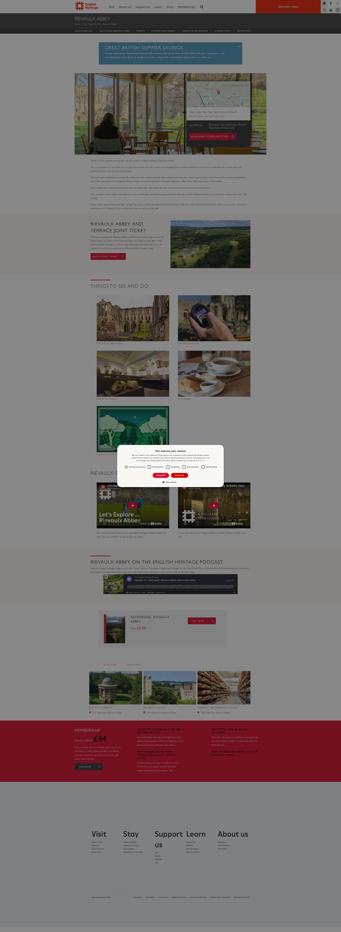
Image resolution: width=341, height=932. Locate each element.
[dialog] (170, 466)
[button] (170, 482)
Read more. (200, 460)
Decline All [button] (179, 475)
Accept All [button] (161, 475)
